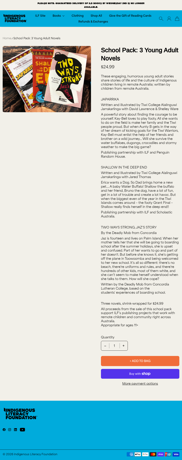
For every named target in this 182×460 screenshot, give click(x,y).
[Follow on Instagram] (9, 429)
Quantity (107, 337)
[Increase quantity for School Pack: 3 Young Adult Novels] (123, 345)
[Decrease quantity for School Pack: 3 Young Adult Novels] (105, 345)
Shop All (96, 15)
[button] (59, 16)
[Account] (169, 19)
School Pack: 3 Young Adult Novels (36, 38)
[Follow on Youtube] (22, 429)
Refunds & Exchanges (93, 21)
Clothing (78, 15)
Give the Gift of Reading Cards (130, 15)
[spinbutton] (114, 345)
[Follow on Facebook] (4, 429)
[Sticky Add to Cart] (166, 449)
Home (7, 38)
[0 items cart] (177, 19)
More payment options (140, 383)
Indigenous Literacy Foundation (35, 454)
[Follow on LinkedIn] (15, 429)
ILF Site (40, 15)
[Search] (161, 19)
